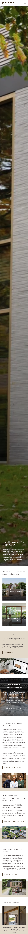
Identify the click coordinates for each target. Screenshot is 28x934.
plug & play (17, 804)
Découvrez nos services (12, 874)
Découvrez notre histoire (12, 767)
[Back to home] (8, 3)
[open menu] (25, 3)
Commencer (10, 652)
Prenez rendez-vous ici (14, 708)
